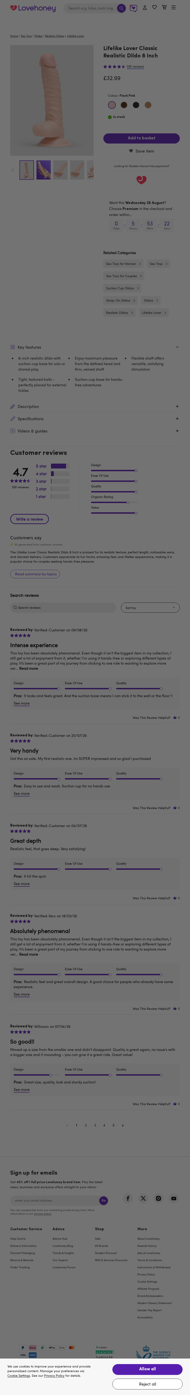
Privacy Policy (54, 1375)
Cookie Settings (18, 1375)
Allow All (147, 1369)
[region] (95, 1377)
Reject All (147, 1384)
